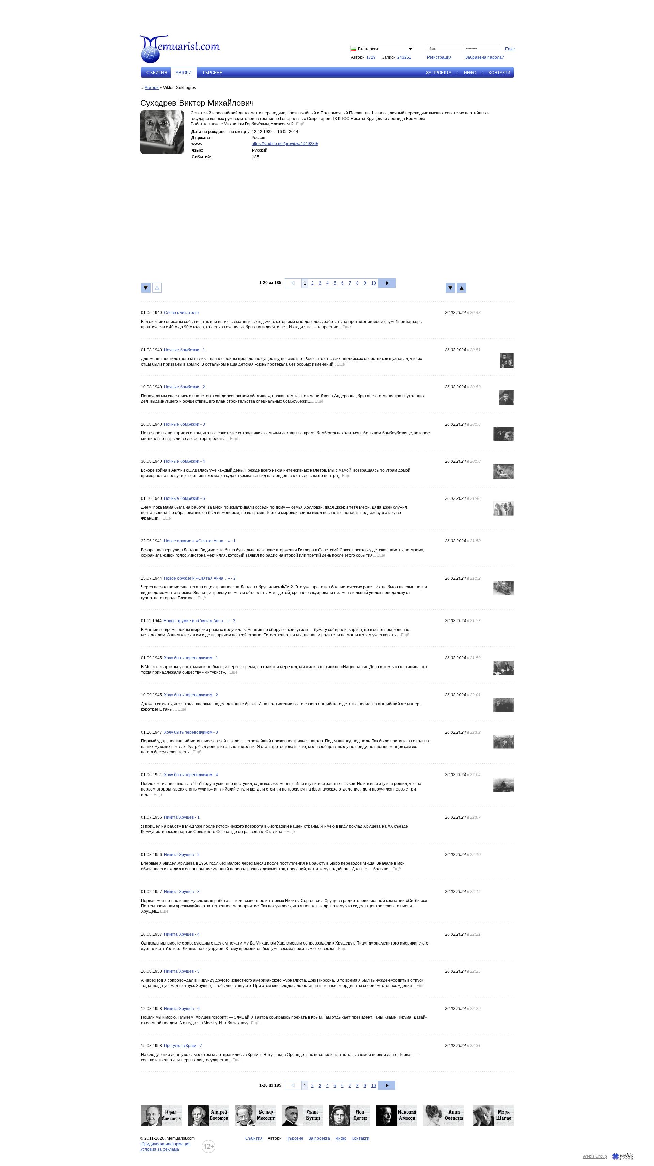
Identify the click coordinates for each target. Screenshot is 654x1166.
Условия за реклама (159, 1149)
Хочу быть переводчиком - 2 (191, 695)
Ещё (300, 124)
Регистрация (439, 57)
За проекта (438, 72)
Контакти (499, 72)
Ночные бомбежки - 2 (184, 387)
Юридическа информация (165, 1143)
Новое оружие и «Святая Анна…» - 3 (199, 620)
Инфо (470, 72)
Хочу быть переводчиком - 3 (191, 732)
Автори (152, 87)
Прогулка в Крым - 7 (183, 1045)
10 (373, 283)
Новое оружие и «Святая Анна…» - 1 (200, 541)
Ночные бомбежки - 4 (184, 461)
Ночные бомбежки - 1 (184, 350)
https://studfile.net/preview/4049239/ (285, 143)
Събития (156, 72)
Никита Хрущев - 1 (182, 817)
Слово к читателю (181, 312)
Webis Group (595, 1156)
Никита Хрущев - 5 (182, 971)
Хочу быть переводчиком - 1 (191, 658)
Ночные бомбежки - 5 (184, 498)
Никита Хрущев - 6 (182, 1008)
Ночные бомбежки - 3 (184, 424)
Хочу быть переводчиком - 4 (191, 774)
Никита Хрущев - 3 (182, 891)
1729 (371, 57)
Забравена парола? (484, 57)
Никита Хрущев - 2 (182, 854)
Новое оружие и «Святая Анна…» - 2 (200, 578)
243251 (404, 57)
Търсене (212, 72)
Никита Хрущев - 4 (182, 934)
